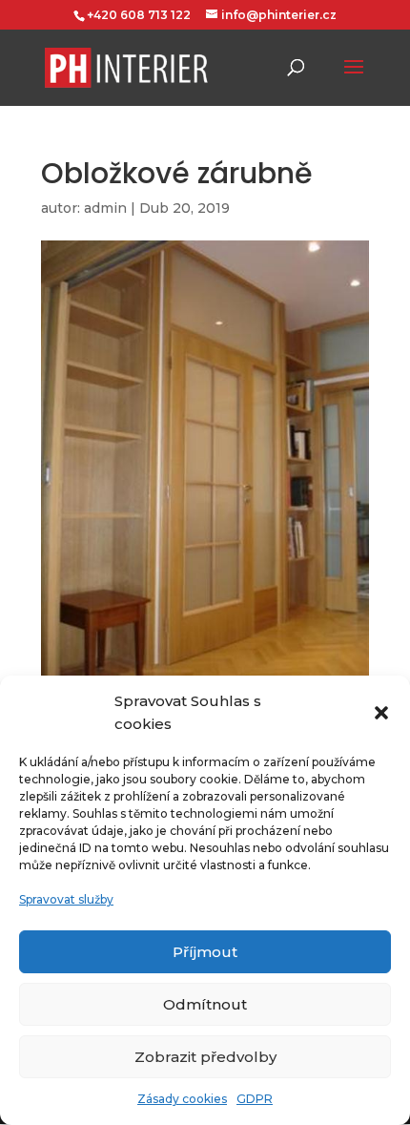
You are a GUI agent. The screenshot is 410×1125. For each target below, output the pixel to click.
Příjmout (205, 952)
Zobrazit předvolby (205, 1057)
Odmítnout (205, 1004)
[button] (381, 712)
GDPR (254, 1099)
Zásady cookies (182, 1099)
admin (105, 208)
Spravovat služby (66, 899)
